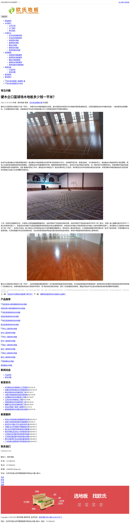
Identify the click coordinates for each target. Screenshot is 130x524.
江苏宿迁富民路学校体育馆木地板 (17, 436)
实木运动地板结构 (15, 38)
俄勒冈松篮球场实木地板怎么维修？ (53, 294)
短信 (2, 480)
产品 (2, 482)
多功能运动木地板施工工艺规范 (16, 387)
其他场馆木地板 (14, 50)
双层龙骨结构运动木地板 (10, 316)
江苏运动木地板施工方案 (14, 399)
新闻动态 (8, 67)
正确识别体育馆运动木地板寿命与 (17, 390)
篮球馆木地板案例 (15, 57)
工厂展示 (12, 28)
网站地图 (126, 2)
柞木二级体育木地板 (8, 333)
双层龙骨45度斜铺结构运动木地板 (13, 308)
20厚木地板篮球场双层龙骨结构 (16, 395)
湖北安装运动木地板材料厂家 (15, 392)
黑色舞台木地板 (6, 365)
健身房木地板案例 (15, 62)
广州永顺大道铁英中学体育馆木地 (17, 441)
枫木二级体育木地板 (8, 357)
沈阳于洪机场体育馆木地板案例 (16, 422)
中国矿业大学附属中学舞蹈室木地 (17, 427)
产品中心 (8, 33)
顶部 (2, 485)
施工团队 (12, 30)
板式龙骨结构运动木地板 (10, 324)
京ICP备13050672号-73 (54, 517)
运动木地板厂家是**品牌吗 (14, 407)
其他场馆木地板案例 (16, 65)
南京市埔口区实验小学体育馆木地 (17, 432)
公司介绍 (12, 26)
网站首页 (8, 21)
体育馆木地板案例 (15, 55)
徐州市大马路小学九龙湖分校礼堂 (17, 424)
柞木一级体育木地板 (8, 341)
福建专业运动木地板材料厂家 (15, 404)
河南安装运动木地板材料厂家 (15, 402)
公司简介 (8, 23)
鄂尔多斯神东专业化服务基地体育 (17, 439)
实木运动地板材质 (15, 35)
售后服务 (8, 74)
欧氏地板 (42, 517)
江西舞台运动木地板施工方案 (15, 397)
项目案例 (8, 52)
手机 (2, 477)
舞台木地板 (13, 45)
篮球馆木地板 (14, 43)
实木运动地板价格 (35, 102)
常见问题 (12, 72)
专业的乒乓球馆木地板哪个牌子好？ (20, 294)
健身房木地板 (14, 48)
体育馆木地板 (14, 40)
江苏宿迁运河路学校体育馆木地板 (17, 434)
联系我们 (8, 77)
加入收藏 (121, 2)
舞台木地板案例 (14, 60)
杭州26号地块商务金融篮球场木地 (17, 419)
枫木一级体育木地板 (8, 349)
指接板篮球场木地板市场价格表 (16, 409)
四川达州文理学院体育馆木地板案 (17, 429)
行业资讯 (12, 70)
